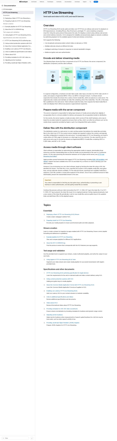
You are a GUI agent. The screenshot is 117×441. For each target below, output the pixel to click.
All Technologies (7, 9)
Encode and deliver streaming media (61, 58)
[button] (90, 2)
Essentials (47, 211)
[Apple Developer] (24, 2)
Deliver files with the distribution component (65, 128)
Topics (47, 205)
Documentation (10, 6)
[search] (15, 438)
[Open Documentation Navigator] (2, 5)
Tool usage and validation (54, 251)
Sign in (95, 1)
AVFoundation (100, 159)
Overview (48, 25)
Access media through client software (62, 147)
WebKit (45, 161)
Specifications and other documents (58, 269)
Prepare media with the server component (64, 109)
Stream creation (50, 228)
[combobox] (16, 438)
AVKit (93, 159)
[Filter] (16, 438)
